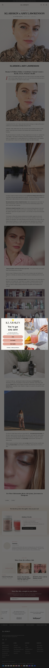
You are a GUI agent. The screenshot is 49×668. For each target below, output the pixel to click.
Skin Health (12, 344)
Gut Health (12, 340)
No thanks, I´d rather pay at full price (13, 347)
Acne (13, 336)
